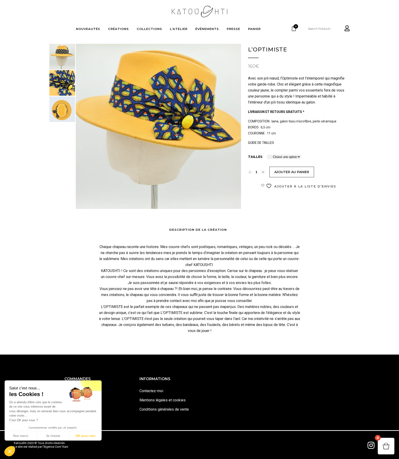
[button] (9, 451)
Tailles (255, 157)
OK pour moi (85, 436)
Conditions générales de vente (164, 409)
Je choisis (53, 436)
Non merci (20, 436)
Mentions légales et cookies (162, 400)
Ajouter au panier (291, 172)
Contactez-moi (151, 391)
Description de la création (198, 229)
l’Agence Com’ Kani (55, 446)
